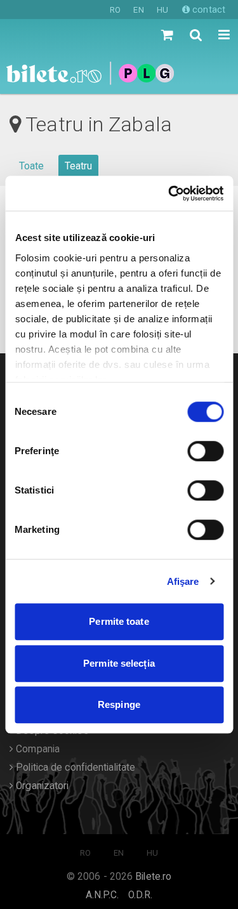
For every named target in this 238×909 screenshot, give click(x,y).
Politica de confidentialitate (74, 767)
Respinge (119, 704)
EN (138, 10)
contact (207, 9)
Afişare (183, 581)
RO (115, 10)
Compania (36, 749)
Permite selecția (119, 663)
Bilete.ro (153, 876)
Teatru (79, 166)
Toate (31, 166)
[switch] (205, 451)
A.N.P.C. (102, 895)
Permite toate (119, 621)
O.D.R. (140, 895)
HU (162, 10)
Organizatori (41, 786)
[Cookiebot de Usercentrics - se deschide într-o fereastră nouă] (169, 193)
